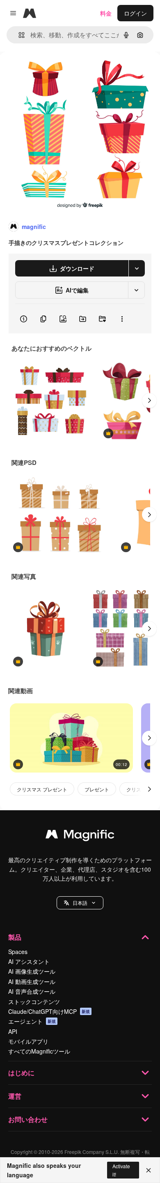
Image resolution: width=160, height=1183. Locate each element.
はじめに (21, 1072)
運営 (14, 1096)
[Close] (148, 1170)
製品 (14, 937)
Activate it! (121, 1170)
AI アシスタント (29, 961)
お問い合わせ (28, 1119)
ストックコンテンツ (34, 1001)
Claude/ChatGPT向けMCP (49, 1011)
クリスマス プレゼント (42, 789)
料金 (106, 13)
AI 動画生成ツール (31, 981)
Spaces (17, 951)
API (12, 1031)
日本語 (80, 902)
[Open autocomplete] (18, 35)
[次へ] (149, 401)
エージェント (32, 1021)
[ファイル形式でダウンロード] (136, 268)
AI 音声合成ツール (31, 991)
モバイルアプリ (28, 1041)
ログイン (135, 13)
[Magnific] (80, 836)
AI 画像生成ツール (31, 971)
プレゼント (97, 789)
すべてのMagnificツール (39, 1051)
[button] (80, 902)
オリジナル (56, 70)
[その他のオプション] (122, 318)
